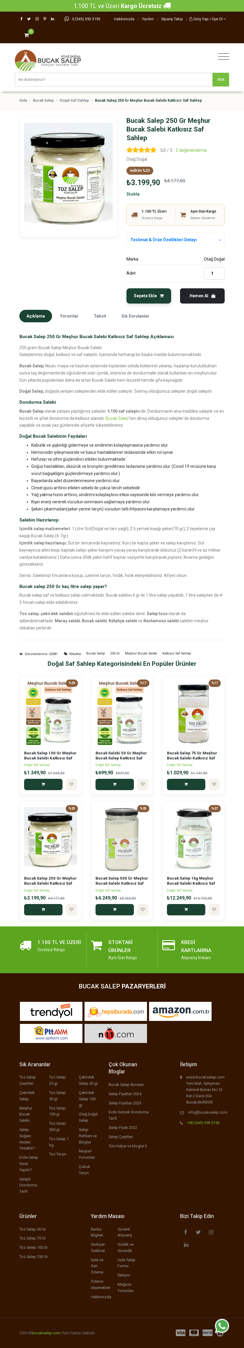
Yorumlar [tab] (69, 316)
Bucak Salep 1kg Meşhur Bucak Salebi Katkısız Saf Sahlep (191, 883)
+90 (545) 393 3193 (203, 1123)
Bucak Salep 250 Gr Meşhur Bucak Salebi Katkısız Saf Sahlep (50, 883)
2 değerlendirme (191, 150)
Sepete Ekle (146, 295)
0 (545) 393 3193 (86, 19)
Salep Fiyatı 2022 (123, 1127)
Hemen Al (199, 295)
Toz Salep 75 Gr (32, 1238)
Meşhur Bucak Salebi (25, 1114)
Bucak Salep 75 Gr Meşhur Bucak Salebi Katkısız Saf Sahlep (192, 758)
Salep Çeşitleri (121, 1137)
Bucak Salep (43, 100)
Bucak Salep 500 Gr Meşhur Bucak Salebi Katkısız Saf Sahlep (122, 883)
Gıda (23, 100)
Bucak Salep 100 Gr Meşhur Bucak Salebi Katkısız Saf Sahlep (50, 758)
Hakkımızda (124, 19)
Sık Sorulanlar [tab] (135, 316)
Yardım (148, 19)
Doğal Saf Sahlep (74, 100)
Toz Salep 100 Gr (33, 1247)
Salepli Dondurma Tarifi (28, 1185)
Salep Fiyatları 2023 (125, 1103)
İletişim (124, 1275)
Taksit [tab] (100, 316)
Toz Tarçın (57, 1154)
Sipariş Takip (172, 19)
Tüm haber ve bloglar (127, 1146)
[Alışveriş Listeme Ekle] (71, 784)
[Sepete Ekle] (43, 784)
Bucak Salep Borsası (126, 1084)
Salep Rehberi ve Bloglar (88, 1135)
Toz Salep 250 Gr (33, 1256)
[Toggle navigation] (222, 56)
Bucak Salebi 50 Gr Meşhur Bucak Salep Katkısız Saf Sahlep (121, 758)
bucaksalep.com (46, 1333)
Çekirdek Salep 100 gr (87, 1098)
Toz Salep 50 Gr (32, 1229)
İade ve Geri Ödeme (97, 1266)
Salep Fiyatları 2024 (125, 1094)
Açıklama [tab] (35, 316)
